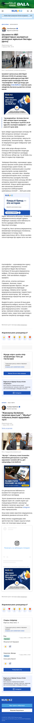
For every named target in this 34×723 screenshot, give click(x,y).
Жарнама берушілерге (17, 710)
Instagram (18, 393)
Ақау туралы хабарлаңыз (17, 705)
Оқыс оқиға (11, 402)
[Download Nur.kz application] (17, 4)
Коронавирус (14, 24)
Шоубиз (4, 402)
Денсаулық (5, 24)
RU (28, 11)
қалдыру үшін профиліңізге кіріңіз (14, 366)
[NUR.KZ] (17, 11)
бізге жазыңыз (22, 325)
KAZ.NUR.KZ (16, 85)
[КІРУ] (31, 11)
